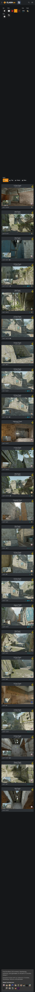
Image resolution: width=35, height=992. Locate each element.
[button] (17, 195)
